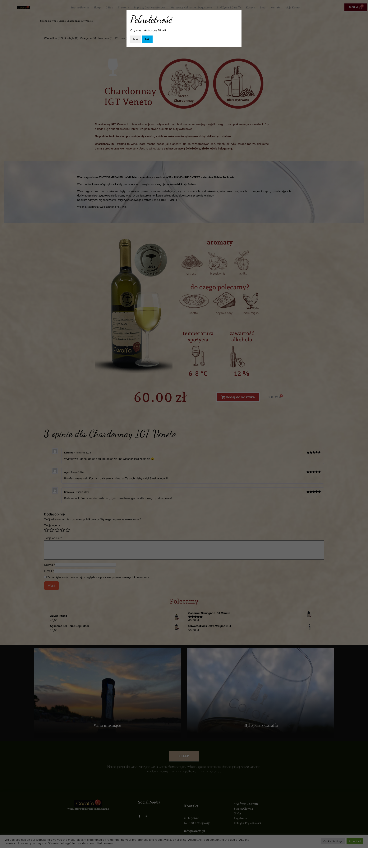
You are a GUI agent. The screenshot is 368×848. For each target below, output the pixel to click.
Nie (135, 39)
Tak (147, 39)
